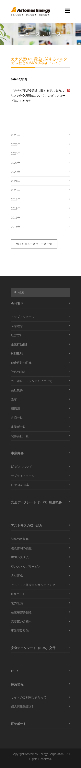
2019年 (15, 199)
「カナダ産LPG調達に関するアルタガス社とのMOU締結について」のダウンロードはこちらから (38, 95)
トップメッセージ (23, 316)
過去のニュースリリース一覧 (34, 243)
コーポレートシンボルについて (31, 381)
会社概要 (17, 390)
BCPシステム (20, 557)
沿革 (14, 399)
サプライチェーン (23, 476)
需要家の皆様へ (21, 621)
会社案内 (17, 303)
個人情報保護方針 (23, 706)
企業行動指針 (20, 344)
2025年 (15, 144)
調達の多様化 (20, 539)
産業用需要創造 (21, 612)
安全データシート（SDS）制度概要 (36, 502)
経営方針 (17, 335)
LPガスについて (21, 466)
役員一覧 (17, 417)
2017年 (15, 217)
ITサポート (18, 594)
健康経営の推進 (21, 362)
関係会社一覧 (20, 436)
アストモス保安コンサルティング (33, 584)
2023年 (15, 162)
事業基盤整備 (20, 630)
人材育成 (17, 575)
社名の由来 (18, 371)
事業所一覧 (18, 426)
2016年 (15, 226)
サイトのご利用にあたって (28, 697)
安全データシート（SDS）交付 (33, 648)
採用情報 (17, 684)
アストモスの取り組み (26, 525)
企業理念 (17, 326)
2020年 (15, 190)
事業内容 (17, 453)
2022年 (15, 171)
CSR (14, 671)
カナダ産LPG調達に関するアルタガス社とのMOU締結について (39, 61)
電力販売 (17, 603)
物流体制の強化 (21, 548)
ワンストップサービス (25, 566)
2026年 (15, 135)
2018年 (15, 208)
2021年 (15, 181)
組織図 (15, 408)
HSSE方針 (18, 353)
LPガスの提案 (20, 485)
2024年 (15, 153)
